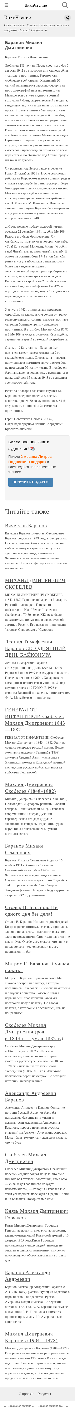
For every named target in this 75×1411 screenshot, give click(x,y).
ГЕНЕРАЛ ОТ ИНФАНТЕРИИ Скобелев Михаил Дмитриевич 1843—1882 (35, 719)
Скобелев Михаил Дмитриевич (25, 1157)
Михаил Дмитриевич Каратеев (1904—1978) (31, 1337)
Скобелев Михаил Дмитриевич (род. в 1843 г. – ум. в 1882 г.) (34, 1031)
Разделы (44, 1394)
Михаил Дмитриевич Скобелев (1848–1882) (30, 787)
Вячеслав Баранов (26, 525)
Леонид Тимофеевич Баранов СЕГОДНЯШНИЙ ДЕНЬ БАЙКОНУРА (35, 648)
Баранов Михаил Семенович (24, 849)
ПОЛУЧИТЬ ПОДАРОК (30, 482)
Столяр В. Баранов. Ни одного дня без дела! (31, 910)
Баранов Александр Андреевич (27, 1275)
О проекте (26, 1394)
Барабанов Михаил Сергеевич (26, 1406)
